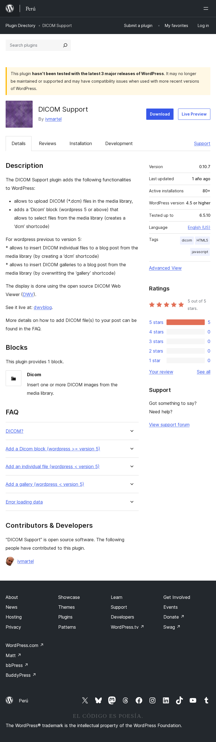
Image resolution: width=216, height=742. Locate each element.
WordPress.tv (127, 627)
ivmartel (53, 119)
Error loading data (24, 502)
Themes (66, 607)
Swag (172, 627)
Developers (122, 617)
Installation (80, 143)
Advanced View (165, 268)
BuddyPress (21, 675)
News (11, 607)
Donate (173, 617)
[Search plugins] (65, 45)
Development (119, 143)
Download (160, 114)
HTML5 (202, 240)
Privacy (13, 627)
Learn (116, 597)
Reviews (47, 143)
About (12, 597)
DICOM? (14, 431)
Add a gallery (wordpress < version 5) (45, 484)
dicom (187, 240)
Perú (23, 700)
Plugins (65, 617)
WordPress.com (25, 645)
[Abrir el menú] (207, 8)
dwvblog (43, 307)
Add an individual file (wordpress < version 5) (53, 466)
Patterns (67, 627)
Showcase (69, 597)
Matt (13, 655)
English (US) (199, 227)
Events (170, 607)
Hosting (14, 617)
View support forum (169, 424)
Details (19, 143)
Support (202, 143)
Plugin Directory (20, 25)
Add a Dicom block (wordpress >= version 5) (53, 449)
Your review (161, 372)
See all (203, 372)
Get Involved (176, 597)
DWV (28, 294)
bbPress (17, 665)
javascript (200, 252)
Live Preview (194, 114)
